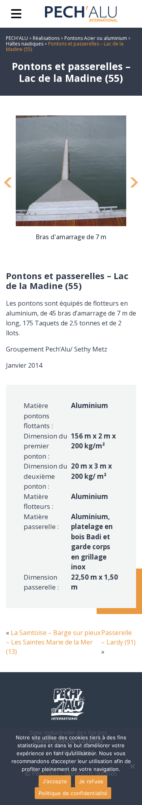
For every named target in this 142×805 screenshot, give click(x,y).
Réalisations (46, 38)
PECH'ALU (17, 38)
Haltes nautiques (24, 43)
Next (134, 183)
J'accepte (55, 781)
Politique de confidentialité (73, 793)
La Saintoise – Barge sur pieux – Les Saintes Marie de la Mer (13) (53, 642)
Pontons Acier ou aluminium (95, 38)
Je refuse (91, 781)
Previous (8, 183)
